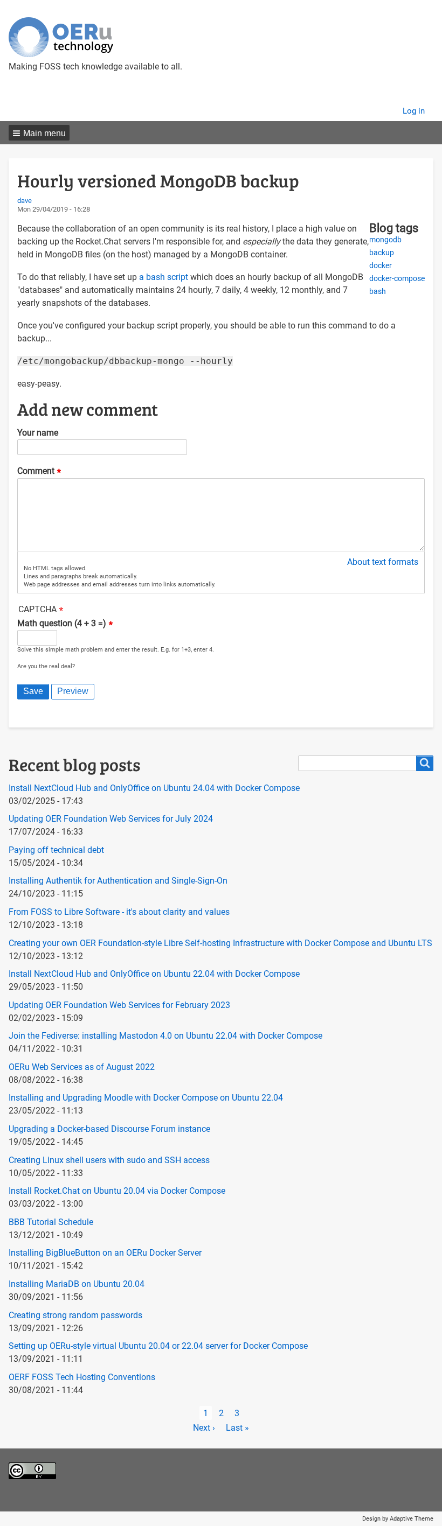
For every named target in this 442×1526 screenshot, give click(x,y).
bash (377, 291)
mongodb (385, 239)
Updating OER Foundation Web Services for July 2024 (111, 819)
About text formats (382, 562)
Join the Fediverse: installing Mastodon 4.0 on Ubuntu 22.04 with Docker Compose (165, 1036)
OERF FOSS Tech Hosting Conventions (82, 1377)
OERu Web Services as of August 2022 (82, 1067)
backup (381, 252)
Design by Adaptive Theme (397, 1518)
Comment (35, 471)
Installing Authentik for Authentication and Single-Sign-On (118, 881)
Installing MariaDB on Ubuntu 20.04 (76, 1284)
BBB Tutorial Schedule (51, 1222)
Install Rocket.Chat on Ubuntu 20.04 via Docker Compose (117, 1191)
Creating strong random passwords (75, 1315)
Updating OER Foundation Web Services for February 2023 (119, 1005)
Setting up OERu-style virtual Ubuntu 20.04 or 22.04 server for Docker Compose (158, 1346)
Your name (37, 433)
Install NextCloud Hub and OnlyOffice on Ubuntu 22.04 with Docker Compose (154, 974)
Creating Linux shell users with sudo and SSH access (109, 1160)
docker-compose (397, 278)
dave (24, 201)
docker (380, 265)
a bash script (163, 277)
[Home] (61, 37)
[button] (39, 133)
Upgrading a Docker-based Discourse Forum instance (109, 1129)
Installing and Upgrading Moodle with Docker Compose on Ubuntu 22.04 (146, 1098)
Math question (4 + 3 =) (61, 623)
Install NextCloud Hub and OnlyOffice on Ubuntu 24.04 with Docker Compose (154, 788)
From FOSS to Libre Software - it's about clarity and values (119, 912)
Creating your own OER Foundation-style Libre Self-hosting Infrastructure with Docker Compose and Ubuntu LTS (220, 943)
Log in (414, 111)
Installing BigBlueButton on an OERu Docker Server (105, 1253)
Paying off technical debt (56, 850)
